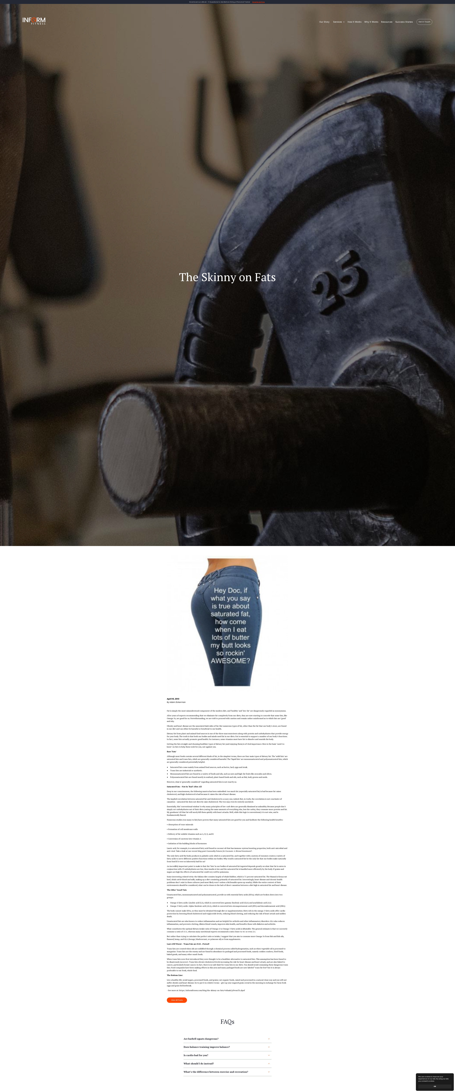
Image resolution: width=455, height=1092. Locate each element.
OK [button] (435, 1086)
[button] (258, 2)
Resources (387, 21)
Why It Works (371, 21)
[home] (34, 21)
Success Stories (404, 21)
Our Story (324, 21)
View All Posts (177, 1000)
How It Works (355, 21)
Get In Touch (424, 22)
